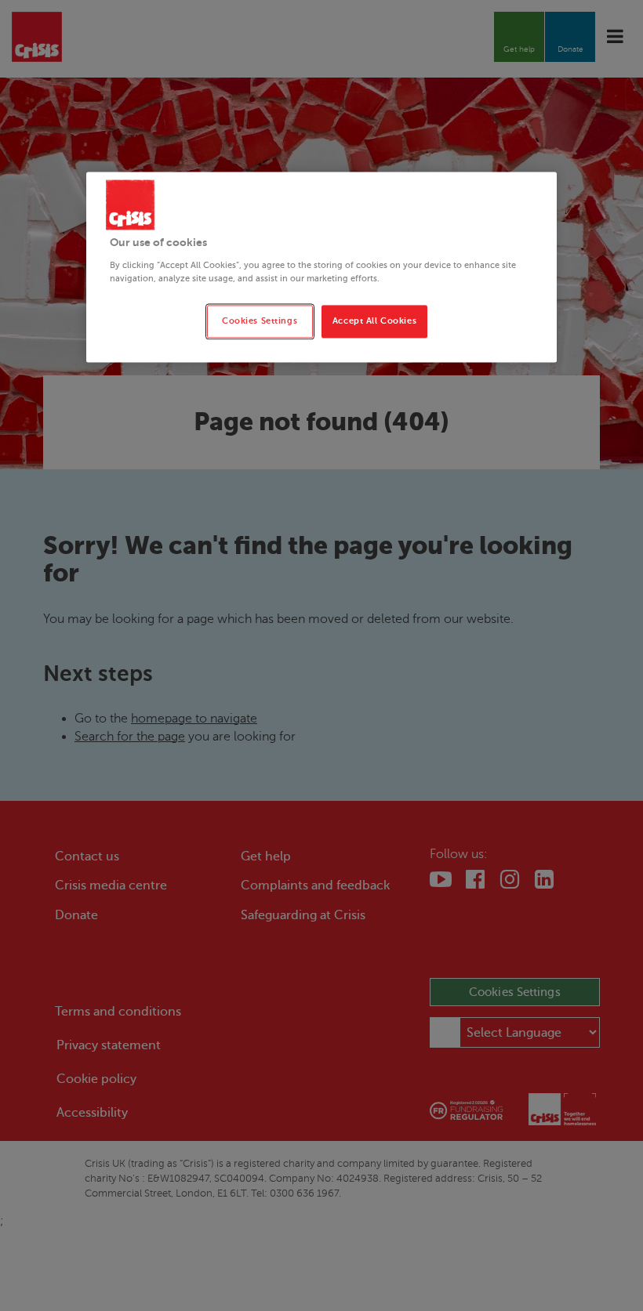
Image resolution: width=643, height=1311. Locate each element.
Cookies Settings (259, 321)
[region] (321, 267)
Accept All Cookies (374, 321)
